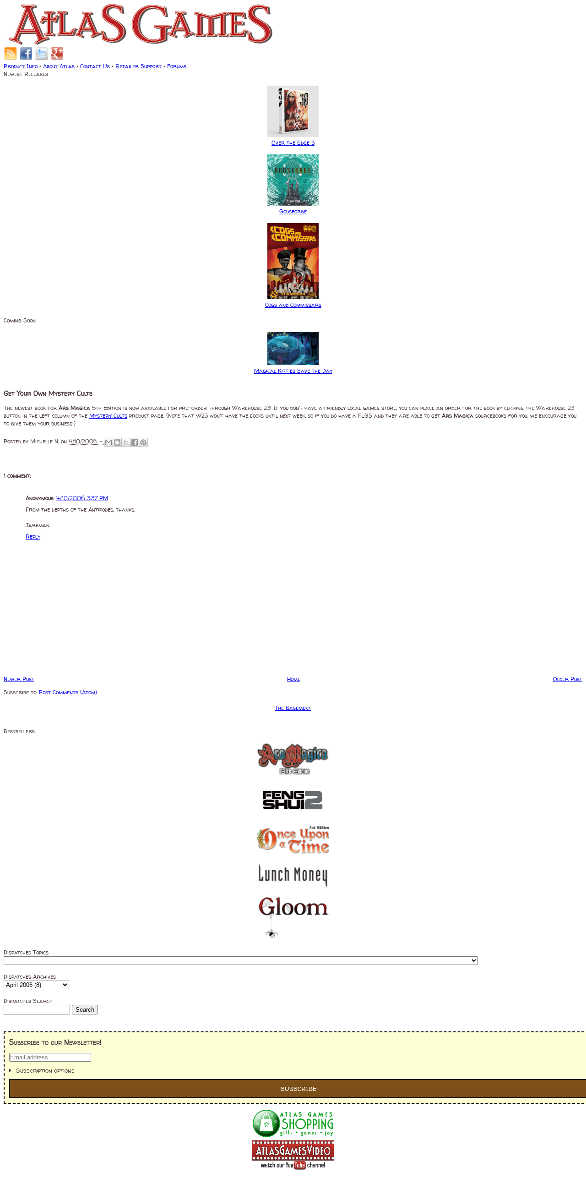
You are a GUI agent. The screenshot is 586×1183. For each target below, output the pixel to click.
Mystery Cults (108, 416)
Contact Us (95, 66)
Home (293, 679)
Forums (176, 66)
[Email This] (108, 442)
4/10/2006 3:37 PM (82, 498)
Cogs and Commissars (293, 305)
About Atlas (59, 66)
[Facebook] (26, 58)
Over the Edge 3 (293, 143)
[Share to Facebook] (134, 442)
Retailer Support (138, 66)
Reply (33, 536)
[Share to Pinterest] (143, 442)
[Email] (10, 58)
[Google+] (57, 58)
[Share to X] (125, 442)
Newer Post (19, 679)
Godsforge (293, 211)
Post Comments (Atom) (68, 692)
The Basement (293, 708)
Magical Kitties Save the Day (293, 371)
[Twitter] (42, 58)
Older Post (567, 679)
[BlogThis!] (117, 442)
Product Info (21, 66)
